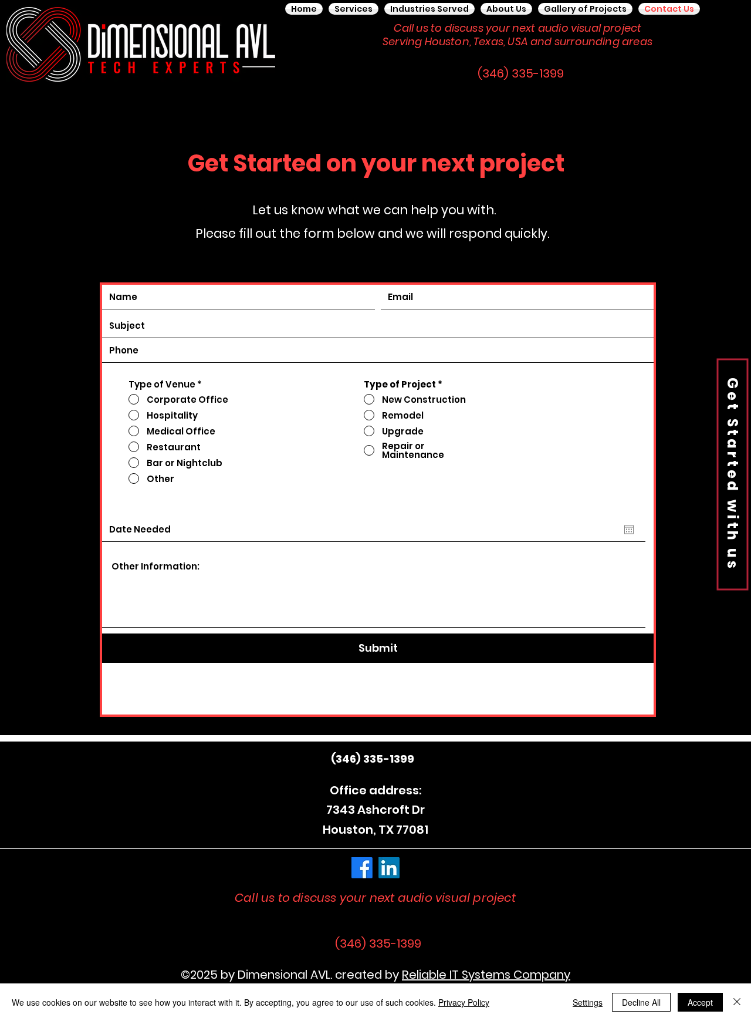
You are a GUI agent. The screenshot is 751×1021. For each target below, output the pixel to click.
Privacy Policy (463, 1002)
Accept (700, 1002)
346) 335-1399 (375, 759)
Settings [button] (588, 1002)
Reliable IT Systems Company (486, 974)
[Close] (737, 1002)
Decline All (641, 1002)
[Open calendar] (629, 529)
